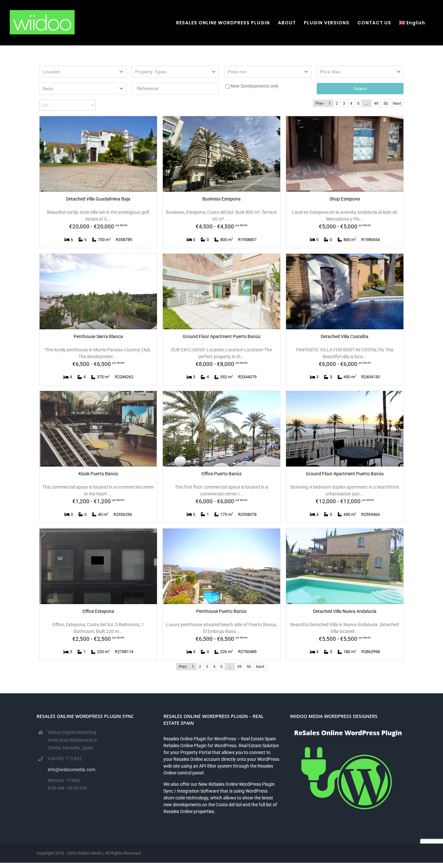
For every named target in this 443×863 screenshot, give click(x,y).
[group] (98, 154)
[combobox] (82, 72)
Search (360, 88)
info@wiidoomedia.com (71, 769)
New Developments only (255, 86)
